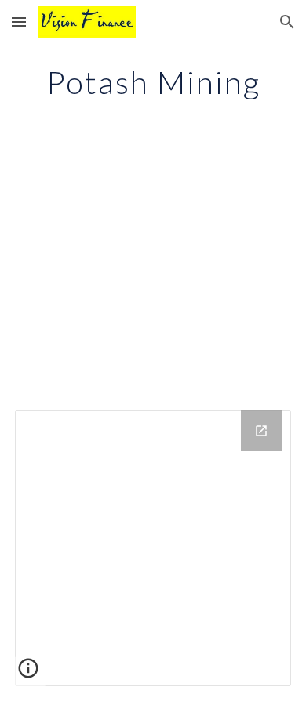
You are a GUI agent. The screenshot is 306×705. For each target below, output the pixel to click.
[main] (153, 82)
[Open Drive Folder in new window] (261, 430)
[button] (19, 21)
